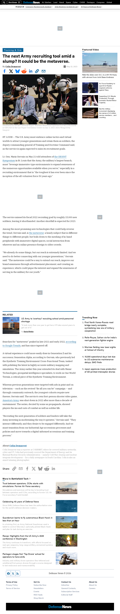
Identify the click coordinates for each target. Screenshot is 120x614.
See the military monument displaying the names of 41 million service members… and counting (107, 113)
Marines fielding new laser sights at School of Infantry (100, 348)
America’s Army (11, 400)
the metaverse (36, 232)
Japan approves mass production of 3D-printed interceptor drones (100, 370)
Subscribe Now (40, 585)
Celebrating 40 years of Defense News (21, 501)
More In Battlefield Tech (16, 478)
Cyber (75, 2)
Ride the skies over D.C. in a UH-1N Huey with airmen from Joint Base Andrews (99, 75)
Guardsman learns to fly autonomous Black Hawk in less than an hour (27, 519)
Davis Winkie (29, 331)
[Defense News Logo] (31, 2)
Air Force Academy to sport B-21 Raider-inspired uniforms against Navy (107, 86)
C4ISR (82, 2)
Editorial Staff (66, 594)
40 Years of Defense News (91, 7)
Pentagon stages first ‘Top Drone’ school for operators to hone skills (23, 555)
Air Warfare (46, 2)
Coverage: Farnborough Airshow (38, 7)
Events (36, 591)
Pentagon (91, 2)
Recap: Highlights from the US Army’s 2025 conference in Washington (23, 537)
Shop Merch (39, 598)
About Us (93, 585)
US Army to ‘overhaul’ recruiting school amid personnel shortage (47, 320)
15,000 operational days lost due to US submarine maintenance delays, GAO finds (100, 359)
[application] (99, 63)
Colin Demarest (13, 66)
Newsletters (38, 588)
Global (109, 2)
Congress (101, 2)
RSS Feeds (38, 594)
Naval (61, 2)
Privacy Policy (12, 585)
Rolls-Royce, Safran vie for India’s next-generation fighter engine (101, 339)
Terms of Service (13, 588)
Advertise (65, 585)
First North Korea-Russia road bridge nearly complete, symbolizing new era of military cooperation (99, 326)
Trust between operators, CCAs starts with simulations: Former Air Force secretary (23, 485)
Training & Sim (13, 49)
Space (68, 2)
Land (55, 2)
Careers (92, 588)
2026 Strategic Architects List (66, 7)
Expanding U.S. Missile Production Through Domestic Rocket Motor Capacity (107, 99)
